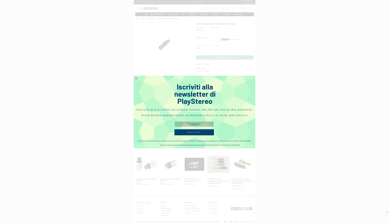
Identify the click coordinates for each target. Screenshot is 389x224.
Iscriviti (194, 132)
